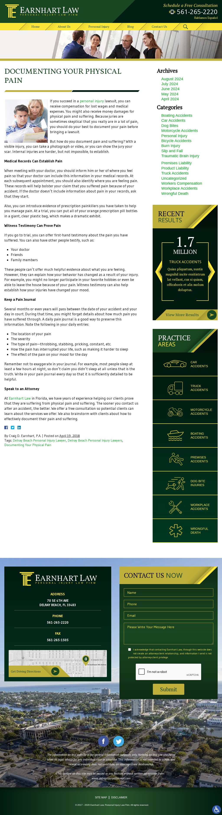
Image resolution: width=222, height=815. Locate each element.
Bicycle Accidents (176, 141)
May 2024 (169, 94)
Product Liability (175, 168)
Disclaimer (119, 797)
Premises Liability (176, 163)
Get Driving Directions (26, 671)
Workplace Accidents (179, 188)
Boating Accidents (176, 115)
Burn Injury (170, 146)
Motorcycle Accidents (179, 130)
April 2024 (170, 99)
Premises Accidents (199, 459)
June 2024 (170, 89)
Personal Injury (98, 26)
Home (35, 26)
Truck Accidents (175, 173)
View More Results (182, 314)
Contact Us (159, 26)
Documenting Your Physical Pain (27, 445)
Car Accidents (173, 120)
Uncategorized (173, 178)
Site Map (101, 797)
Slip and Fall (172, 151)
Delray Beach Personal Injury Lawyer (39, 440)
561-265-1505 (58, 640)
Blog (130, 26)
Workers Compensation (181, 183)
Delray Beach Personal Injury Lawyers (95, 440)
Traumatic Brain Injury (180, 156)
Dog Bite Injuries (198, 483)
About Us (64, 26)
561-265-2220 (197, 12)
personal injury (92, 101)
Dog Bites (169, 125)
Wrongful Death (174, 193)
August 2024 (172, 79)
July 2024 (169, 84)
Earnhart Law (20, 398)
